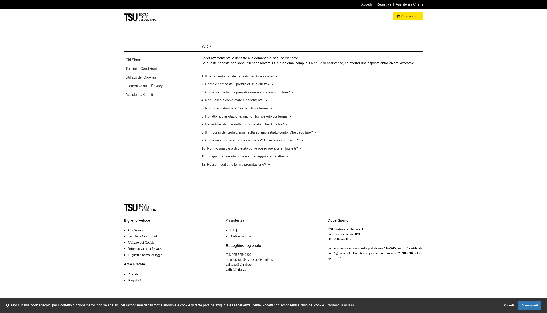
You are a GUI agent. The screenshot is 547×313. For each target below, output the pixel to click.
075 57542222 (241, 254)
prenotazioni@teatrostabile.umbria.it (250, 259)
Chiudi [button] (509, 305)
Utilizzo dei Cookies (141, 77)
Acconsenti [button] (529, 305)
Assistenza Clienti (409, 4)
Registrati (383, 4)
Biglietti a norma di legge (145, 255)
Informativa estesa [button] (340, 305)
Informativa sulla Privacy (144, 86)
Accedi (366, 4)
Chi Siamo (134, 60)
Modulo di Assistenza (327, 63)
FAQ (233, 230)
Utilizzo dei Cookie (141, 242)
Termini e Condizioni (141, 68)
